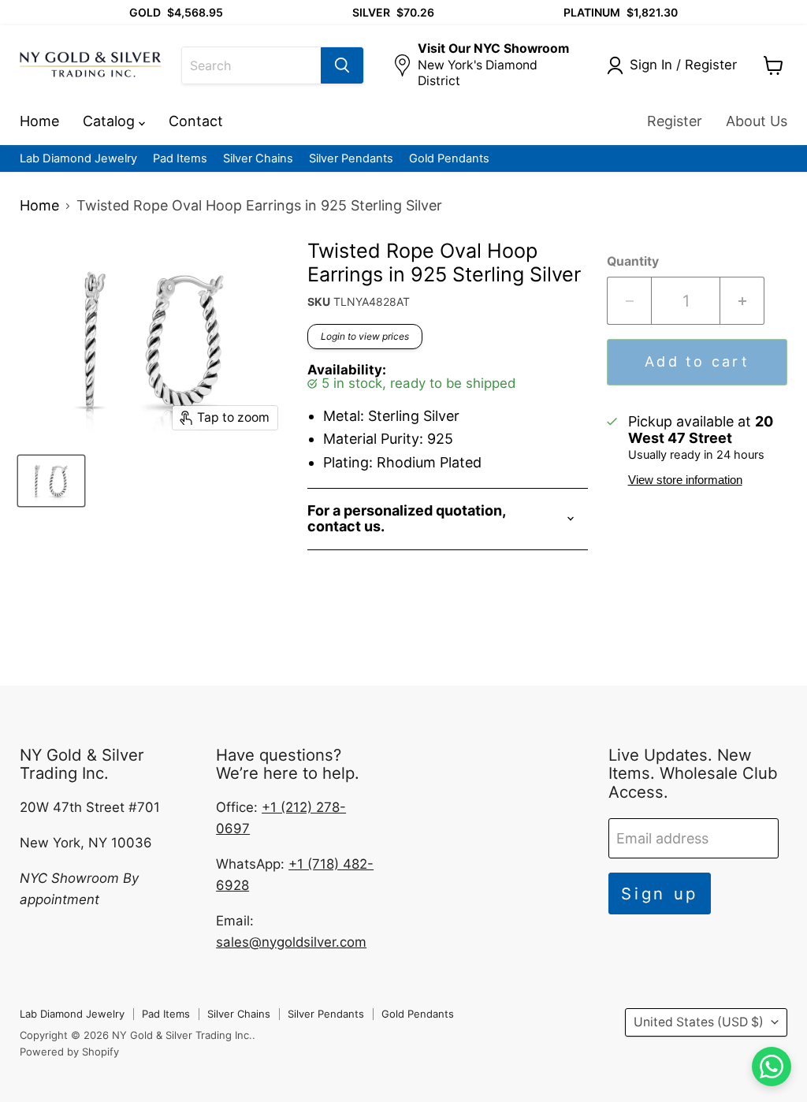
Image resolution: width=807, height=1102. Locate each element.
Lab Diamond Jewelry (78, 159)
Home (39, 121)
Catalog (111, 121)
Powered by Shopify (69, 1051)
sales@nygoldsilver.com (291, 942)
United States (699, 1022)
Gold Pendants (449, 159)
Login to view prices (365, 336)
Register (674, 121)
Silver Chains (258, 159)
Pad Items (180, 159)
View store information (685, 480)
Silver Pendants (351, 159)
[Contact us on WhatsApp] (771, 1066)
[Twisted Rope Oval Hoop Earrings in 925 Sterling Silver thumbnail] (51, 481)
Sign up (659, 893)
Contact (196, 121)
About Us (756, 121)
